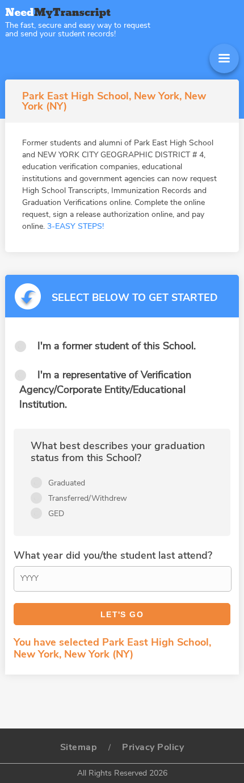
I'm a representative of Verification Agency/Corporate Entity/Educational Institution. (105, 389)
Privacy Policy (153, 747)
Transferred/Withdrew (87, 498)
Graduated (66, 483)
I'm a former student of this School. (116, 346)
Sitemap (79, 747)
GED (56, 513)
